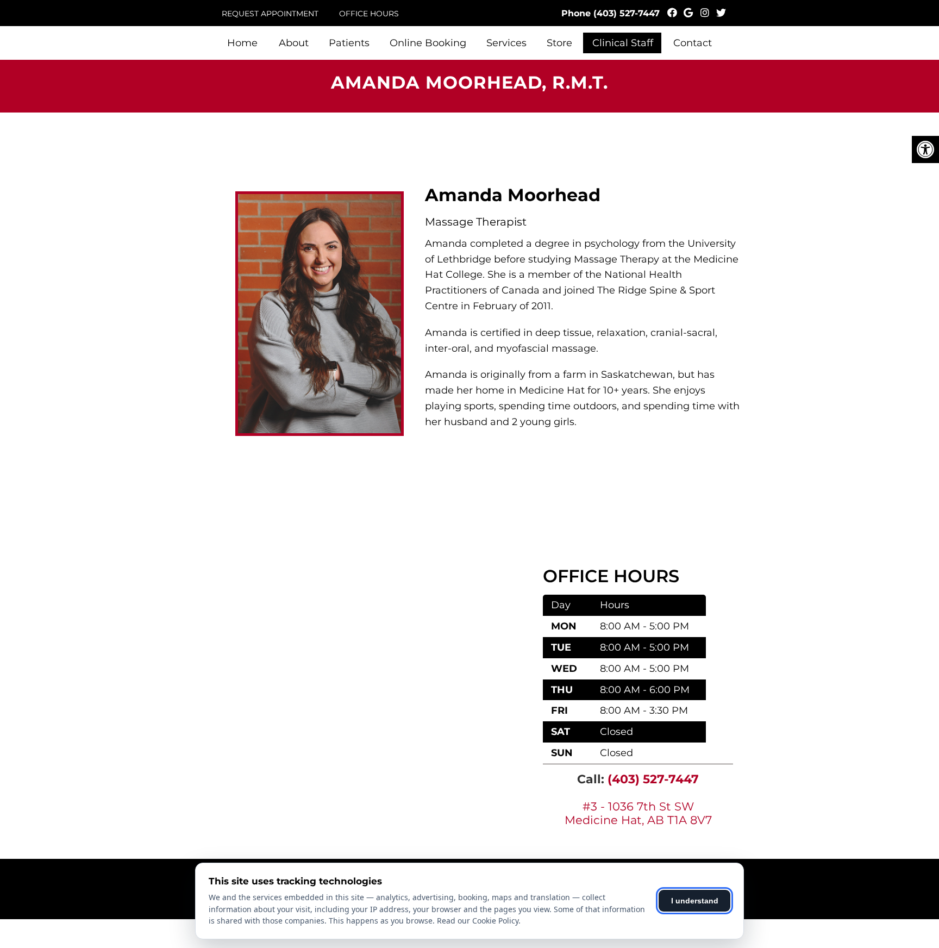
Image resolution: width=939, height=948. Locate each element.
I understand (694, 900)
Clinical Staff (622, 43)
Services (506, 43)
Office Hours (369, 13)
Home (242, 43)
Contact (692, 43)
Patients (349, 43)
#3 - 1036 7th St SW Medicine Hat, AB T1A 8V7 (638, 813)
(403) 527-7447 (626, 13)
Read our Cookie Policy (477, 920)
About (294, 43)
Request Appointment (270, 13)
